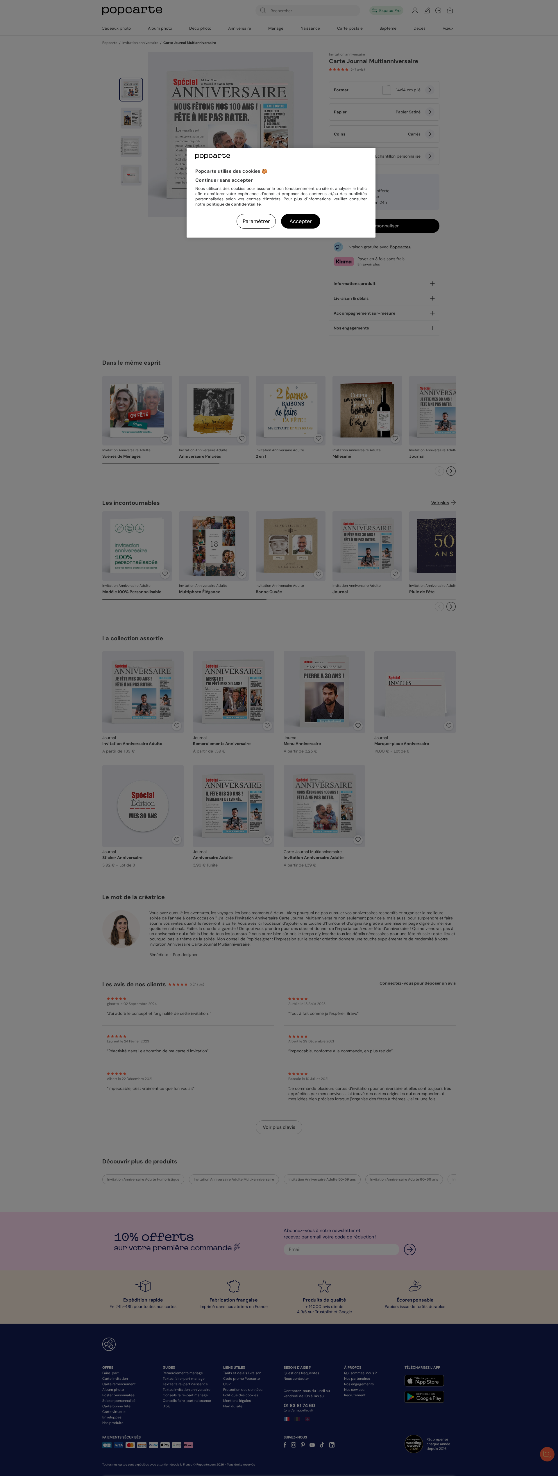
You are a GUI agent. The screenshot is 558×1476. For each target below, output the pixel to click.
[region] (281, 193)
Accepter (300, 221)
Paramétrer (256, 221)
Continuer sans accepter (224, 180)
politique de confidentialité (233, 204)
